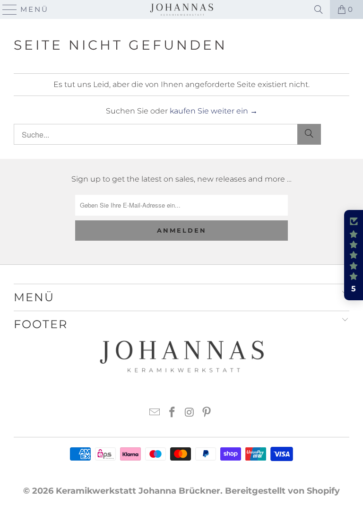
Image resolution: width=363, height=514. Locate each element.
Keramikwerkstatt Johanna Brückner (138, 491)
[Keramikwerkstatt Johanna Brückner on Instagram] (190, 413)
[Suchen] (319, 9)
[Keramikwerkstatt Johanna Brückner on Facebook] (172, 413)
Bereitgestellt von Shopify (282, 491)
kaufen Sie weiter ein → (214, 110)
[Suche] (309, 134)
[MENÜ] (6, 9)
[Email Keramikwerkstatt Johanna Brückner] (155, 413)
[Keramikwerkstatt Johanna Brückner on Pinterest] (207, 413)
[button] (353, 255)
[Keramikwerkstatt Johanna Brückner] (181, 9)
